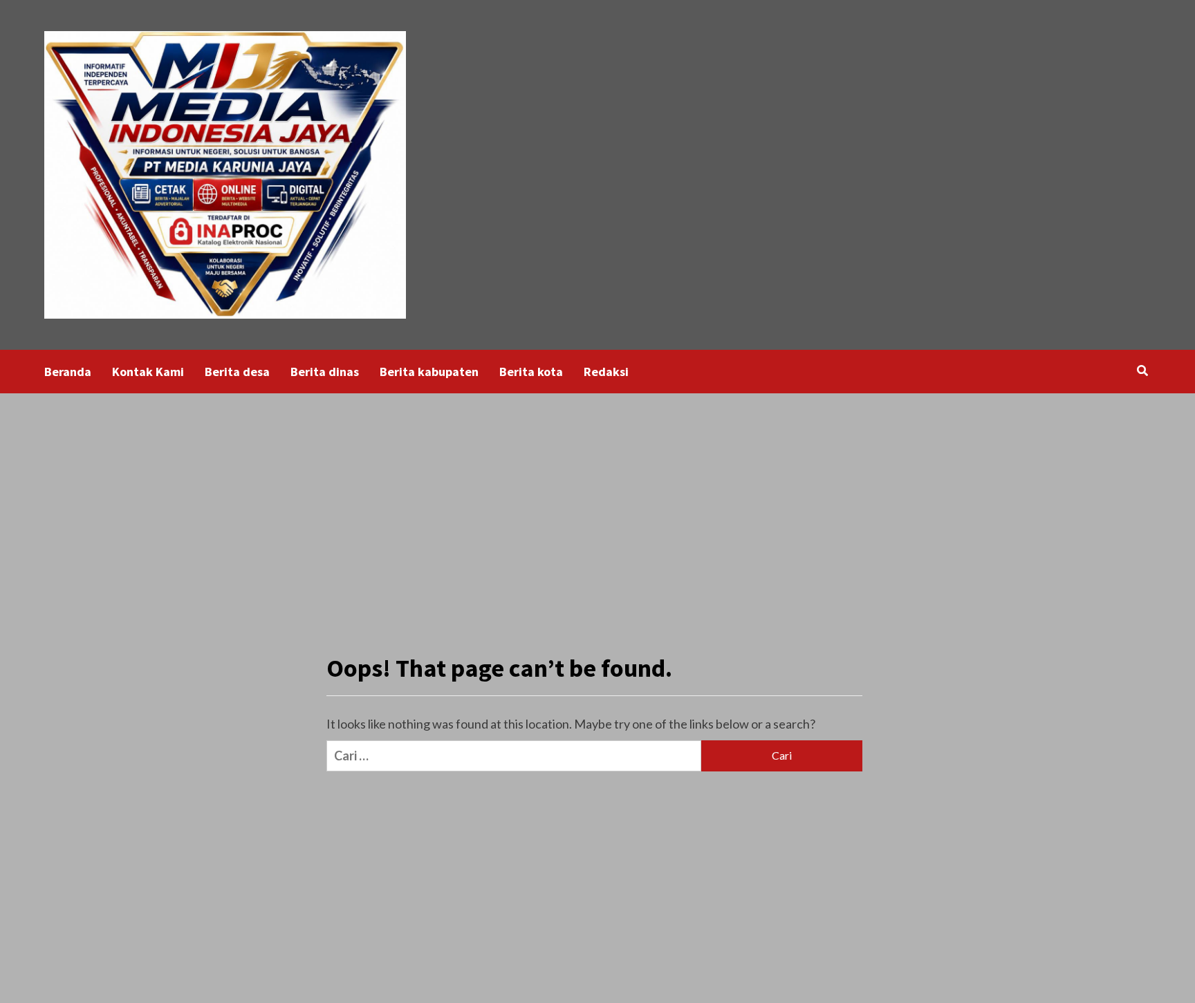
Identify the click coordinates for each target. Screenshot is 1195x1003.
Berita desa (237, 371)
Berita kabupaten (429, 371)
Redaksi (606, 371)
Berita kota (531, 371)
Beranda (67, 371)
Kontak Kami (148, 371)
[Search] (1142, 370)
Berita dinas (324, 371)
